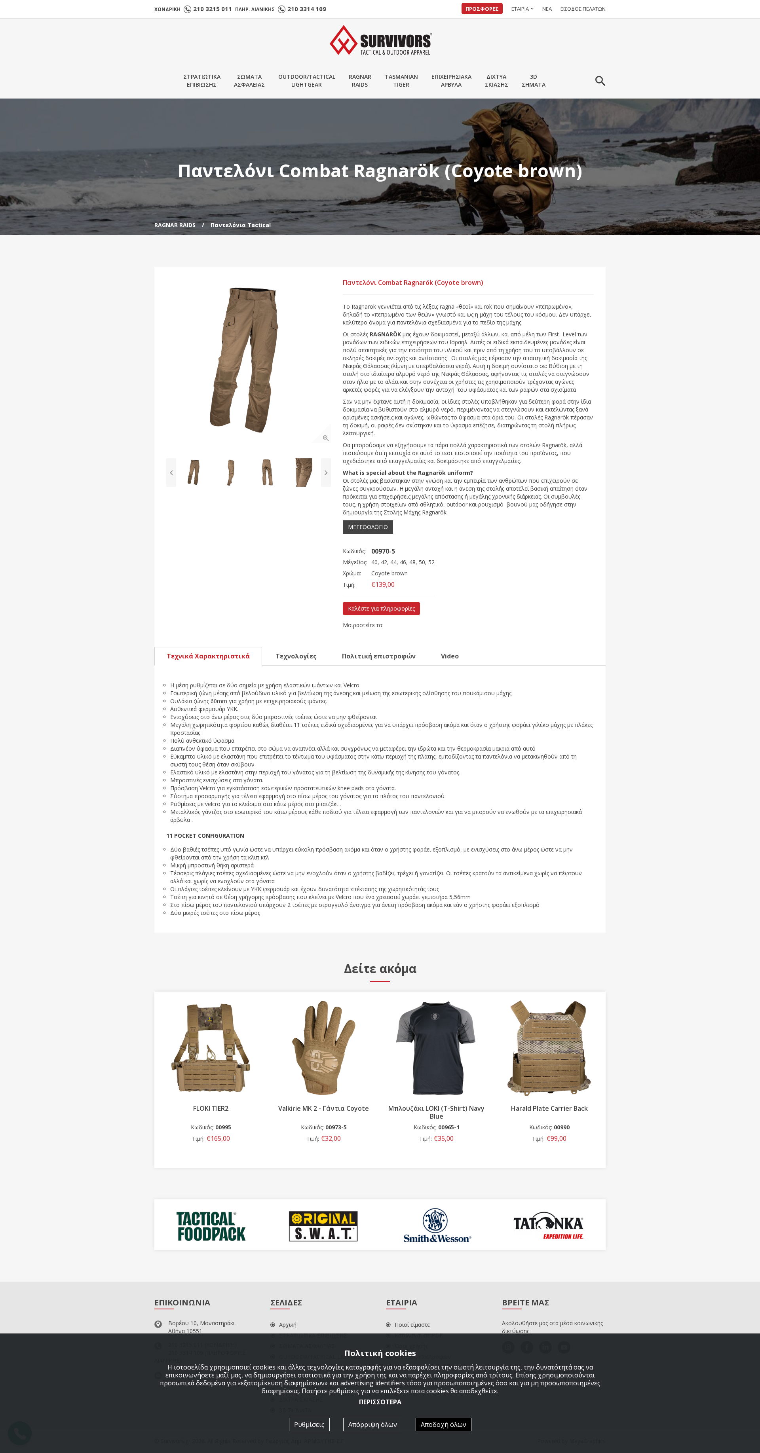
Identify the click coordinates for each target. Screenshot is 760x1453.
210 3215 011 (212, 9)
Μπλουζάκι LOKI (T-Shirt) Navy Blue (324, 1112)
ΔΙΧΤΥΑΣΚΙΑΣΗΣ (496, 80)
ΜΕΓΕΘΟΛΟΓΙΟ (368, 527)
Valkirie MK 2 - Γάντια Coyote (210, 1108)
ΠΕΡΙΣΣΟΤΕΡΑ (380, 1402)
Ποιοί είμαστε (412, 1324)
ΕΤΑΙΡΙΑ (520, 8)
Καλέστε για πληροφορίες (381, 608)
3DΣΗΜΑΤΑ (533, 80)
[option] (248, 361)
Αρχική (287, 1324)
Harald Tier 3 (549, 1108)
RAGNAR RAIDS (175, 225)
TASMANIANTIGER (401, 80)
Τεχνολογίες (296, 656)
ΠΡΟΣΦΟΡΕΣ (482, 8)
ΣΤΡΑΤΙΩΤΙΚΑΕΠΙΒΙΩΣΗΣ (201, 80)
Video (450, 656)
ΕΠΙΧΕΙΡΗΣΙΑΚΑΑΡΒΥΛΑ (451, 80)
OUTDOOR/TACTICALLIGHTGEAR (306, 80)
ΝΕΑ (547, 8)
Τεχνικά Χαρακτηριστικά (208, 656)
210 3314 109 (306, 9)
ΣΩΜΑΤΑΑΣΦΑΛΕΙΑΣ (249, 80)
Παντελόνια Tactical (241, 225)
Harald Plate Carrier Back (436, 1108)
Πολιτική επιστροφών (379, 656)
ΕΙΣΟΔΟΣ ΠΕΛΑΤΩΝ (583, 8)
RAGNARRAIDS (360, 80)
